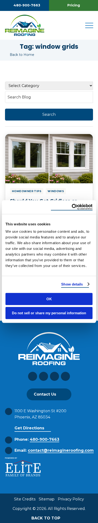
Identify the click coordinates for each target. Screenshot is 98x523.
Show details (72, 284)
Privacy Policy (71, 499)
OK (49, 299)
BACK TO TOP (46, 518)
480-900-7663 (27, 5)
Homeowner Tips (26, 191)
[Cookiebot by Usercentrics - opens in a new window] (72, 207)
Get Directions (29, 428)
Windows (56, 191)
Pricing (73, 5)
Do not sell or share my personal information (49, 313)
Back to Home (22, 55)
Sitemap (46, 499)
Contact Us (45, 394)
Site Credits (24, 499)
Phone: (37, 439)
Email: (54, 450)
